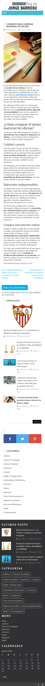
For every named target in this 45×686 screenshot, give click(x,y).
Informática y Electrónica (14, 480)
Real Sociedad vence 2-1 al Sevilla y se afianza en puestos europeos (22, 331)
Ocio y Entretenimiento (13, 496)
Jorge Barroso (11, 336)
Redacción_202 (24, 389)
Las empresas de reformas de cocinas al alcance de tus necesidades (34, 274)
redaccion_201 (10, 30)
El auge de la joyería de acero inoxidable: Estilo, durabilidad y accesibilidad (29, 345)
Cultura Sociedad (11, 464)
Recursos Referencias (12, 504)
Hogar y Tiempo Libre (13, 476)
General (7, 472)
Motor (6, 488)
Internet (7, 484)
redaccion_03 (24, 369)
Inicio (4, 621)
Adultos (7, 456)
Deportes (7, 468)
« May (4, 677)
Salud (6, 508)
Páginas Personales (12, 500)
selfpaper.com (26, 263)
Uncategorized (10, 512)
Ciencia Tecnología (12, 460)
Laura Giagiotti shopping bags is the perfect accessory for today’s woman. (12, 274)
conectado (24, 292)
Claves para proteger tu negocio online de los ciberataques (27, 363)
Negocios (7, 492)
